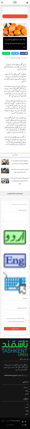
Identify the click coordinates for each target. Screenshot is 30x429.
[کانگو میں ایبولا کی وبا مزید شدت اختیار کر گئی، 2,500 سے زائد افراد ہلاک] (5, 170)
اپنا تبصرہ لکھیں (23, 210)
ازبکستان (26, 407)
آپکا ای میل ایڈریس (22, 308)
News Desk (16, 58)
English (15, 9)
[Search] (2, 2)
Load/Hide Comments (15, 194)
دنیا (27, 404)
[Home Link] (15, 2)
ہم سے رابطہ (26, 387)
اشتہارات (26, 394)
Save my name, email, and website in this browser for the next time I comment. (15, 320)
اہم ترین (25, 58)
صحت (22, 58)
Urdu (15, 16)
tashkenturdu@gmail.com (12, 375)
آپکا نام (25, 298)
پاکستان (27, 410)
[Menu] (27, 2)
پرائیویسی (26, 390)
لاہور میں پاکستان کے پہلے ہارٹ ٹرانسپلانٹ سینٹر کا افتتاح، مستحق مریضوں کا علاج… (19, 180)
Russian (15, 12)
